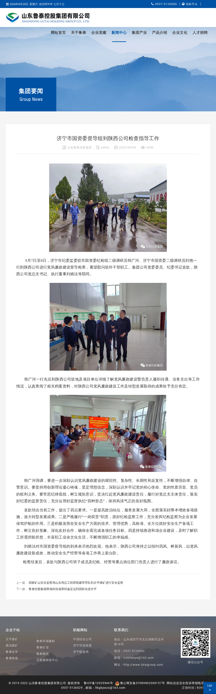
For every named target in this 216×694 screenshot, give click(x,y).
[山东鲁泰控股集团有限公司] (48, 17)
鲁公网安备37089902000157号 (142, 683)
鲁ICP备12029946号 (98, 683)
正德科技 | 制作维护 (195, 687)
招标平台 (192, 4)
